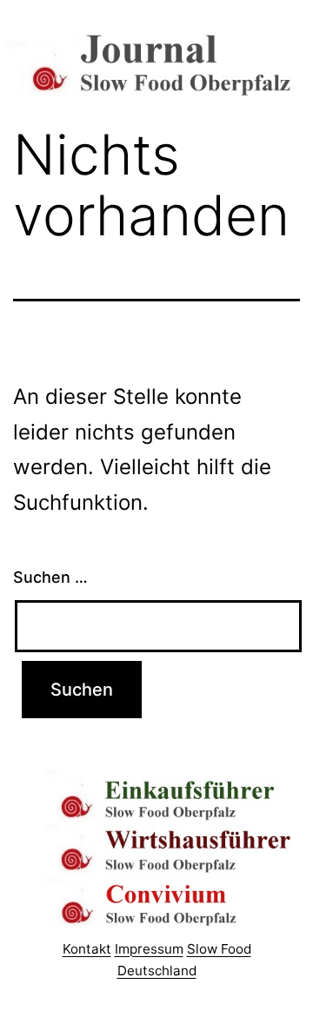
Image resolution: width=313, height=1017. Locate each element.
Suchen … (50, 577)
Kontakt (87, 949)
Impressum (149, 949)
